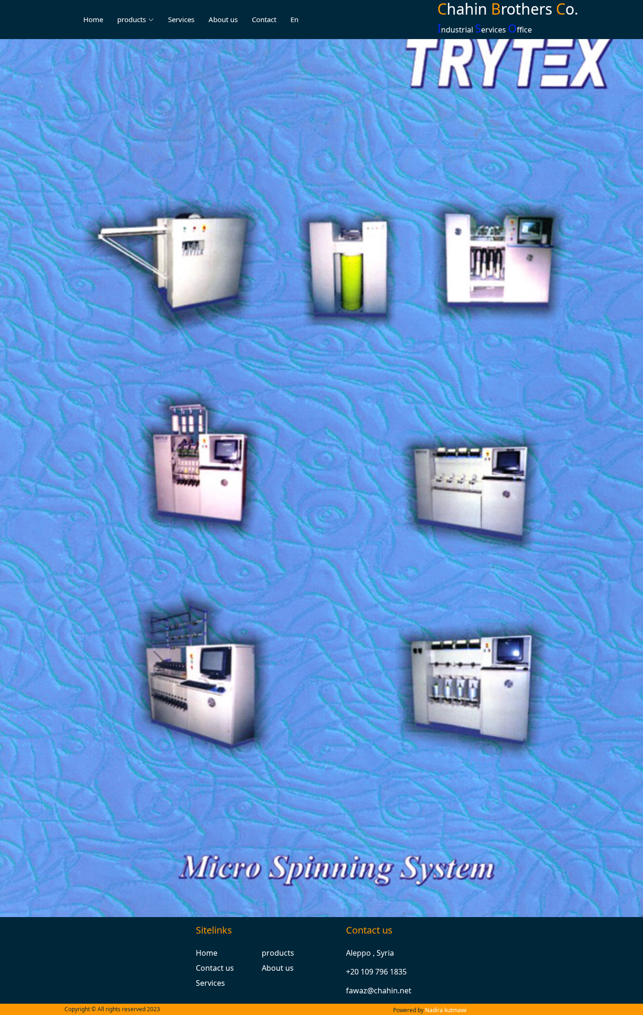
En (294, 19)
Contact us (215, 968)
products (278, 953)
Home (93, 19)
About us (223, 19)
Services (181, 19)
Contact (264, 19)
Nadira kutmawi (445, 1010)
